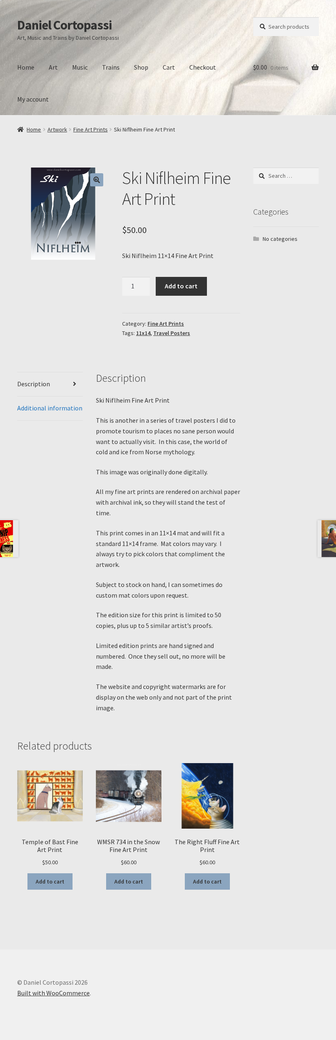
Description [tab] (33, 384)
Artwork (57, 129)
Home (25, 67)
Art (53, 67)
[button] (96, 179)
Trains (111, 67)
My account (33, 99)
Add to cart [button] (50, 881)
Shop (141, 67)
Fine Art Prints (90, 129)
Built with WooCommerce (53, 993)
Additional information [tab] (49, 408)
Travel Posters (171, 333)
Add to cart (181, 286)
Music (80, 67)
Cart (169, 67)
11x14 (143, 333)
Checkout (202, 67)
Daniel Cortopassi (64, 25)
